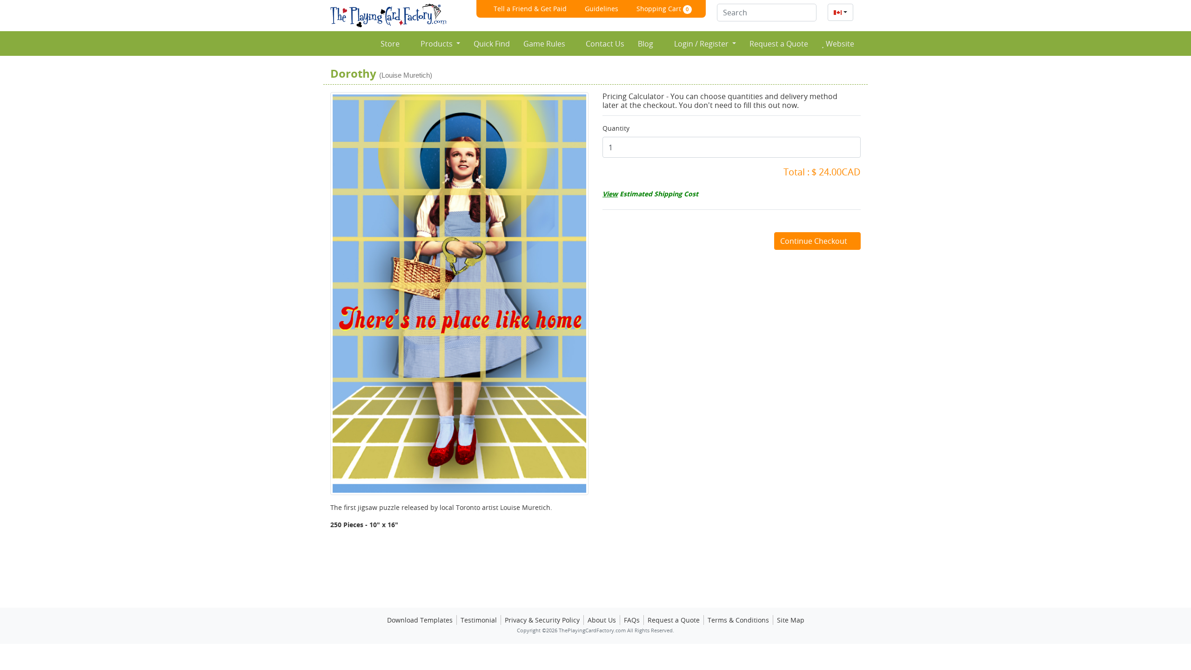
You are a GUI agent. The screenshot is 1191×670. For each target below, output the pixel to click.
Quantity (615, 128)
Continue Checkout (814, 241)
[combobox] (840, 12)
